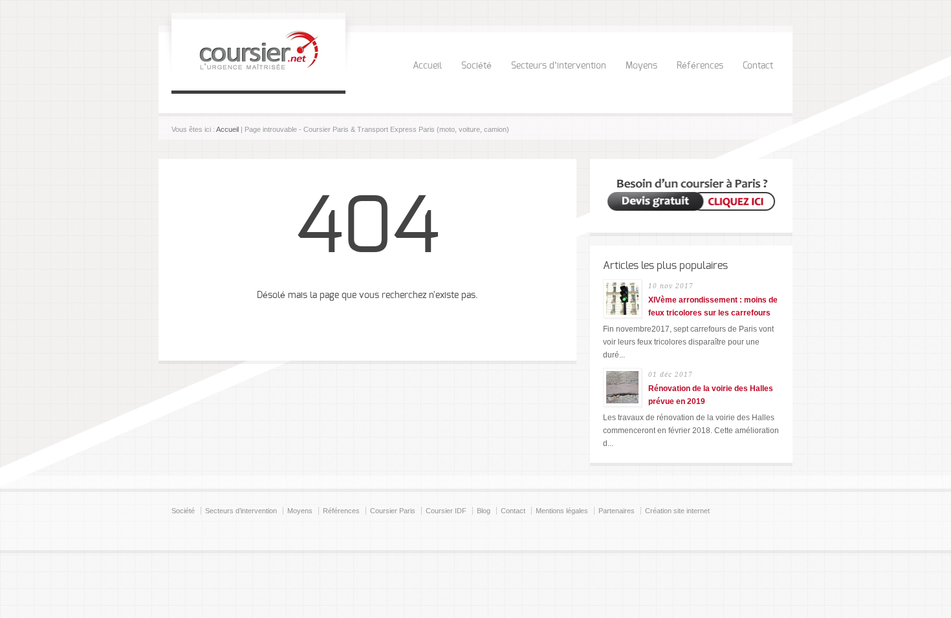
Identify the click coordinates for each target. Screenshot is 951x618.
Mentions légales (562, 511)
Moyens (641, 65)
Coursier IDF (446, 511)
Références (700, 65)
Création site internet (677, 511)
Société (476, 65)
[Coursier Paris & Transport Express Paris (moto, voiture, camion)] (258, 75)
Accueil (427, 65)
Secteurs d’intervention (558, 65)
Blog (483, 511)
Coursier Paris (392, 511)
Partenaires (616, 511)
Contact (758, 65)
